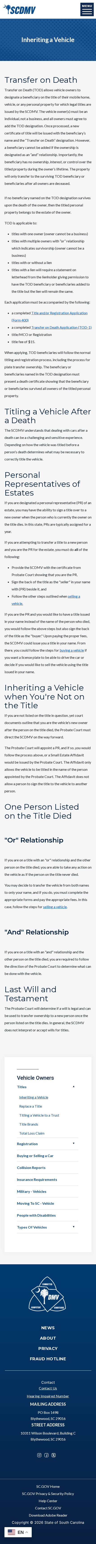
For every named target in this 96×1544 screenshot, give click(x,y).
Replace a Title (30, 1106)
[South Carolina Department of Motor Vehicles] (19, 9)
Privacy (48, 1348)
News (48, 1327)
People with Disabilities (36, 1215)
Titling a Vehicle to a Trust (39, 1115)
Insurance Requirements (37, 1179)
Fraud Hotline (48, 1358)
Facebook (46, 1455)
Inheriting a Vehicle (33, 1097)
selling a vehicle (55, 907)
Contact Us (48, 1388)
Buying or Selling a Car (35, 1155)
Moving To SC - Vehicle (35, 1203)
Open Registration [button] (73, 1143)
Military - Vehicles (31, 1191)
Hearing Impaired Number (48, 1396)
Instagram (39, 1455)
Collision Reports (31, 1167)
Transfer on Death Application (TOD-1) (61, 327)
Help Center (48, 1501)
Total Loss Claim (31, 1133)
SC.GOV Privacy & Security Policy (48, 1493)
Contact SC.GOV (48, 1508)
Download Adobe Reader (48, 1515)
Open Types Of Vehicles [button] (73, 1226)
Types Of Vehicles (32, 1227)
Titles (22, 1087)
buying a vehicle (72, 650)
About (48, 1338)
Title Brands (28, 1124)
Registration (27, 1144)
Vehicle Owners (35, 1078)
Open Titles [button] (73, 1086)
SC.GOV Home (48, 1486)
